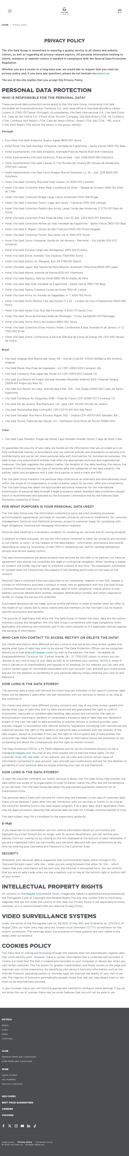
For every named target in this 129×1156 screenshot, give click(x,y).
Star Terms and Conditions (17, 1061)
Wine (5, 1069)
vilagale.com (33, 893)
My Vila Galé (31, 757)
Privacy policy (25, 1142)
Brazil (5, 1025)
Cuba (5, 1030)
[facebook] (3, 1125)
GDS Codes (9, 1096)
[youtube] (22, 1125)
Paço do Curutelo (12, 1084)
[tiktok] (34, 1125)
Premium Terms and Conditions (19, 1057)
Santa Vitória (9, 1075)
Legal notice (8, 1142)
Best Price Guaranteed (17, 1102)
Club (5, 1051)
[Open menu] (10, 11)
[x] (9, 1125)
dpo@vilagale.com (39, 652)
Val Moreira (9, 1079)
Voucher (8, 1115)
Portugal (7, 1038)
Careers (7, 1109)
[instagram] (16, 1125)
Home (5, 25)
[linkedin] (28, 1125)
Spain (5, 1034)
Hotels (7, 1019)
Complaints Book (44, 1142)
